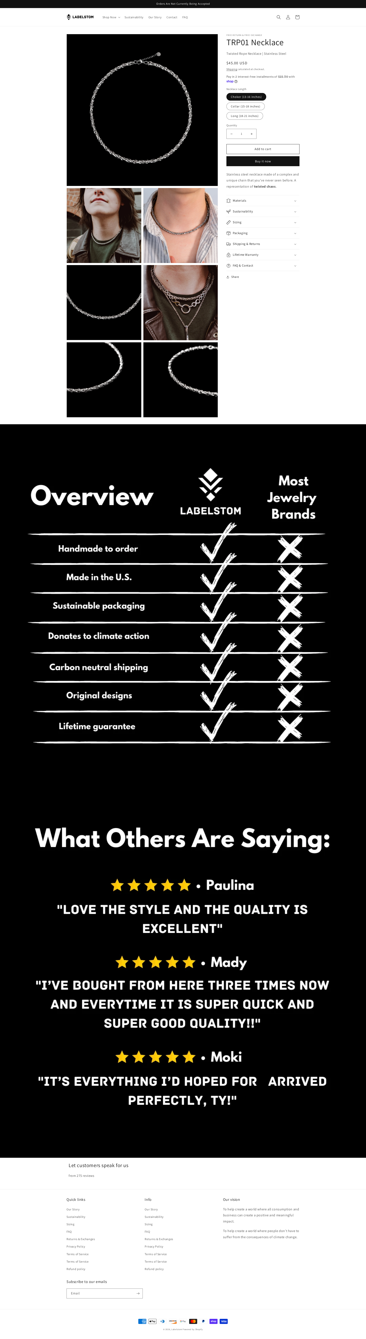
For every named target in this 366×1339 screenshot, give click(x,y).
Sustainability (76, 1217)
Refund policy (76, 1269)
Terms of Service (78, 1254)
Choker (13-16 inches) (246, 97)
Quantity (231, 125)
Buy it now (263, 161)
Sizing (71, 1224)
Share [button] (235, 277)
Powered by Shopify (193, 1329)
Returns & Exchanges (81, 1239)
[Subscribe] (138, 1293)
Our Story (73, 1209)
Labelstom (176, 1329)
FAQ (69, 1232)
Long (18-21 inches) (245, 116)
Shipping (231, 69)
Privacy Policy (76, 1246)
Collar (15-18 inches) (245, 106)
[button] (111, 17)
